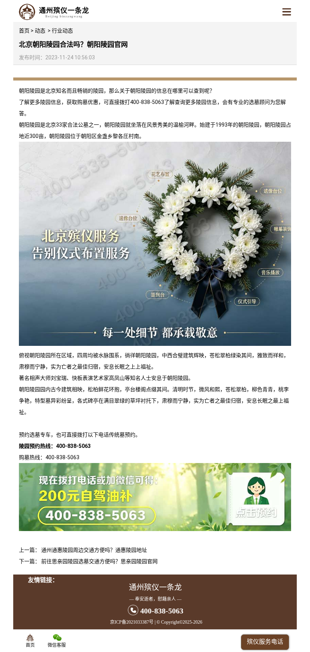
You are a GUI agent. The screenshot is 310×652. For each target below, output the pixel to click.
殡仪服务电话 (265, 641)
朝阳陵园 (29, 91)
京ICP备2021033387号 (131, 622)
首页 (24, 31)
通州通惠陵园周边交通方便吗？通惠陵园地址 (94, 550)
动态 (40, 31)
